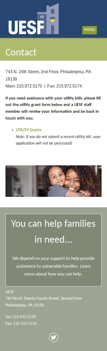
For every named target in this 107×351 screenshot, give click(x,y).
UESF (33, 19)
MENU (89, 30)
